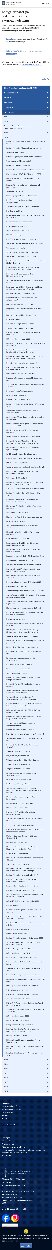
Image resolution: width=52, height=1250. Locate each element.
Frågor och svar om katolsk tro (13, 1147)
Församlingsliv (7, 1112)
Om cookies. (13, 1241)
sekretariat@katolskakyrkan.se (14, 1185)
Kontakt (5, 1118)
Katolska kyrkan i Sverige (11, 1109)
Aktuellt (5, 1115)
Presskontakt (7, 1155)
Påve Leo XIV (7, 1141)
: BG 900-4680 (14, 1209)
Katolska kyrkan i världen (11, 1106)
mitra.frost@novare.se (31, 65)
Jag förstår (26, 1246)
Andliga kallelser (8, 1144)
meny (47, 3)
